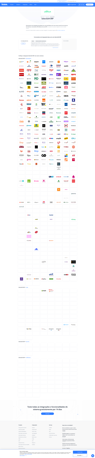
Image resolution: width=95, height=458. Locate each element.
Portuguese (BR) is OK (72, 1)
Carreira (50, 437)
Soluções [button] (18, 4)
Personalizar (79, 455)
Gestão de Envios (21, 442)
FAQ (49, 431)
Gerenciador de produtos (23, 433)
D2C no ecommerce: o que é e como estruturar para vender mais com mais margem (69, 429)
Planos (31, 4)
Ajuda (50, 429)
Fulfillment (28, 357)
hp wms (27, 341)
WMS (19, 438)
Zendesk (33, 444)
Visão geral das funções (22, 427)
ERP (19, 440)
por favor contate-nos (61, 30)
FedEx (33, 438)
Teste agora (89, 4)
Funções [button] (11, 4)
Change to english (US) (62, 1)
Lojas (27, 287)
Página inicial (43, 16)
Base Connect (21, 446)
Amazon (33, 427)
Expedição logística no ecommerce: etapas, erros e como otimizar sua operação (68, 435)
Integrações (25, 4)
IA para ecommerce (22, 448)
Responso (33, 442)
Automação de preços (22, 435)
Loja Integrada (34, 433)
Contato (23, 43)
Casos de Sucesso (52, 433)
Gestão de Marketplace (22, 431)
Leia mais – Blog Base (66, 448)
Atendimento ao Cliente (22, 437)
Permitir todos (80, 452)
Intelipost (33, 435)
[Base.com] (5, 4)
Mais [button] (35, 4)
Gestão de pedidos (22, 429)
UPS (32, 440)
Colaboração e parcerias (53, 435)
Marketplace (28, 58)
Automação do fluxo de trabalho (24, 444)
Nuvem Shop (34, 431)
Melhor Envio (34, 437)
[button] (72, 4)
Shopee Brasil (34, 429)
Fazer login (82, 4)
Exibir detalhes (22, 455)
